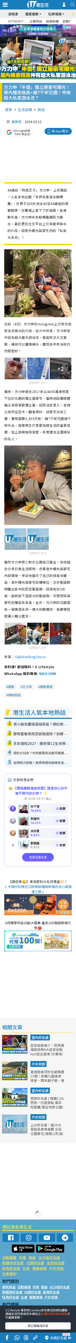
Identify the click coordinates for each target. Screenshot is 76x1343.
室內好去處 (40, 1037)
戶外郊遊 (38, 1064)
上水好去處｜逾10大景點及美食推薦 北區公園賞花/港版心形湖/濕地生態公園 (46, 1131)
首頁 (8, 109)
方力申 (27, 686)
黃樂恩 (16, 121)
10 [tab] (41, 31)
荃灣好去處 (56, 1262)
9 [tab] (37, 31)
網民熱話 (9, 1286)
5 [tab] (45, 26)
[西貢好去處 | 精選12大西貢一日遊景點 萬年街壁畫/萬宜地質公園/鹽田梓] (15, 1105)
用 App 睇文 (60, 131)
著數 (11, 686)
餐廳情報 (39, 1268)
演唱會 (13, 13)
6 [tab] (50, 26)
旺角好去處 (11, 1268)
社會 (26, 1268)
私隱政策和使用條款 (54, 1314)
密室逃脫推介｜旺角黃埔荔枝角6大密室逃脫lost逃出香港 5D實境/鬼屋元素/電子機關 (47, 1052)
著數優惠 (46, 686)
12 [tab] (50, 31)
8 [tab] (33, 31)
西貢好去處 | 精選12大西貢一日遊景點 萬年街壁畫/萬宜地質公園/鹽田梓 (47, 1105)
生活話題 (25, 109)
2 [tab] (33, 26)
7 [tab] (28, 31)
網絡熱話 (14, 695)
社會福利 (9, 1273)
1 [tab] (28, 26)
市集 (22, 1257)
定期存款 (68, 21)
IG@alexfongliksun (30, 656)
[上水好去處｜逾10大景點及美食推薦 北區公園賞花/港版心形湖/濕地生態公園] (15, 1132)
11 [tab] (45, 31)
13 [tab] (39, 36)
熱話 (41, 109)
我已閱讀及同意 (38, 1326)
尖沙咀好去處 (49, 1257)
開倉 (32, 1257)
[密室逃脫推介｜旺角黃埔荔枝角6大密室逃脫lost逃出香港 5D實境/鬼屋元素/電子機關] (15, 1052)
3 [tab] (37, 26)
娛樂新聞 (52, 21)
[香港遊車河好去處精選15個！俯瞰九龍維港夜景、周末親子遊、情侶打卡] (15, 1078)
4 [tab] (41, 26)
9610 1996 (47, 673)
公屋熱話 (36, 21)
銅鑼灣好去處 (13, 1262)
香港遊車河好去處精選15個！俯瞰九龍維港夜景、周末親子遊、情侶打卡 (47, 1078)
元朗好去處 (35, 1262)
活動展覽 (9, 1257)
